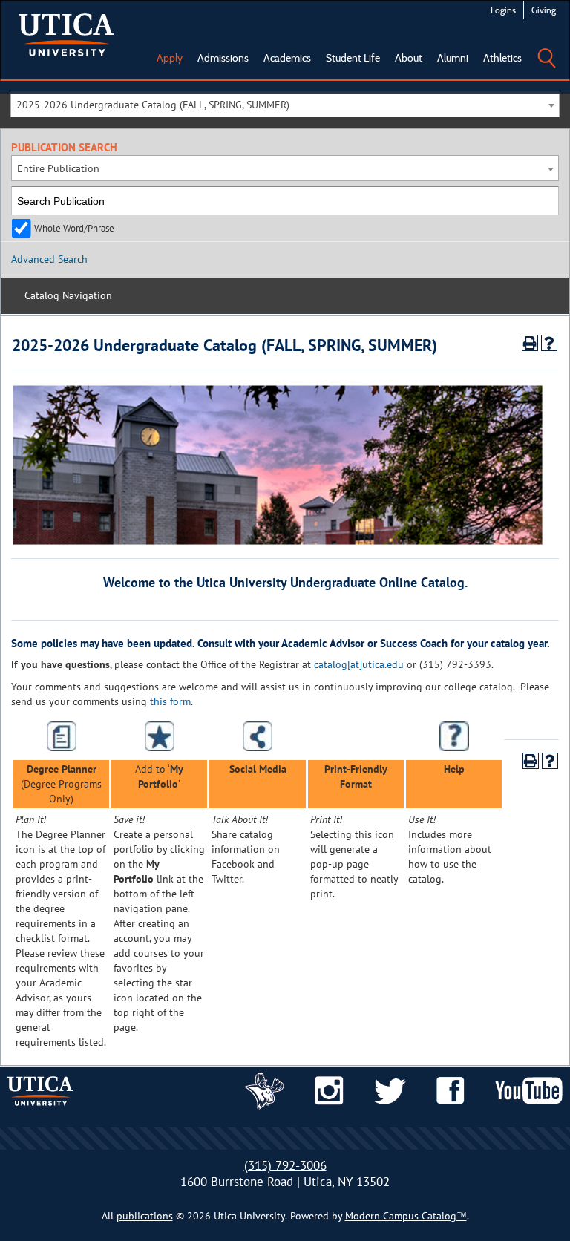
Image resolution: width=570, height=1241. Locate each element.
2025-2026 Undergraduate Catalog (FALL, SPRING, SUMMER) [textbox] (152, 104)
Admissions (223, 58)
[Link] (264, 1089)
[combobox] (285, 104)
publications (145, 1215)
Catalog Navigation (68, 295)
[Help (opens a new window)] (549, 343)
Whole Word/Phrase (74, 228)
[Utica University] (66, 33)
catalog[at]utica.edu (359, 664)
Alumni (452, 58)
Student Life (353, 58)
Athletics (502, 58)
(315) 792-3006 (285, 1165)
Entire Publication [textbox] (58, 168)
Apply (170, 58)
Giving (543, 10)
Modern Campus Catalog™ (406, 1215)
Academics (287, 58)
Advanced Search (49, 259)
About (408, 58)
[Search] (546, 47)
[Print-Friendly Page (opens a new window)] (530, 343)
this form (170, 701)
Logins (503, 10)
